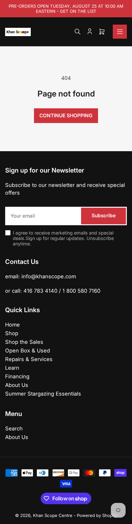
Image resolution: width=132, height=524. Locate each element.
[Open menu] (120, 32)
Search (14, 428)
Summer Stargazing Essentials (43, 393)
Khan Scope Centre (52, 515)
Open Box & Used (27, 350)
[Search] (77, 32)
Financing (17, 376)
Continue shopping (66, 115)
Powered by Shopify (97, 515)
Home (12, 324)
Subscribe (104, 215)
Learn (12, 368)
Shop (11, 333)
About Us (16, 385)
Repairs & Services (29, 359)
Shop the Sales (24, 342)
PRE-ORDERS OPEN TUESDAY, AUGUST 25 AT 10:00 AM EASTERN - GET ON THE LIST (66, 9)
